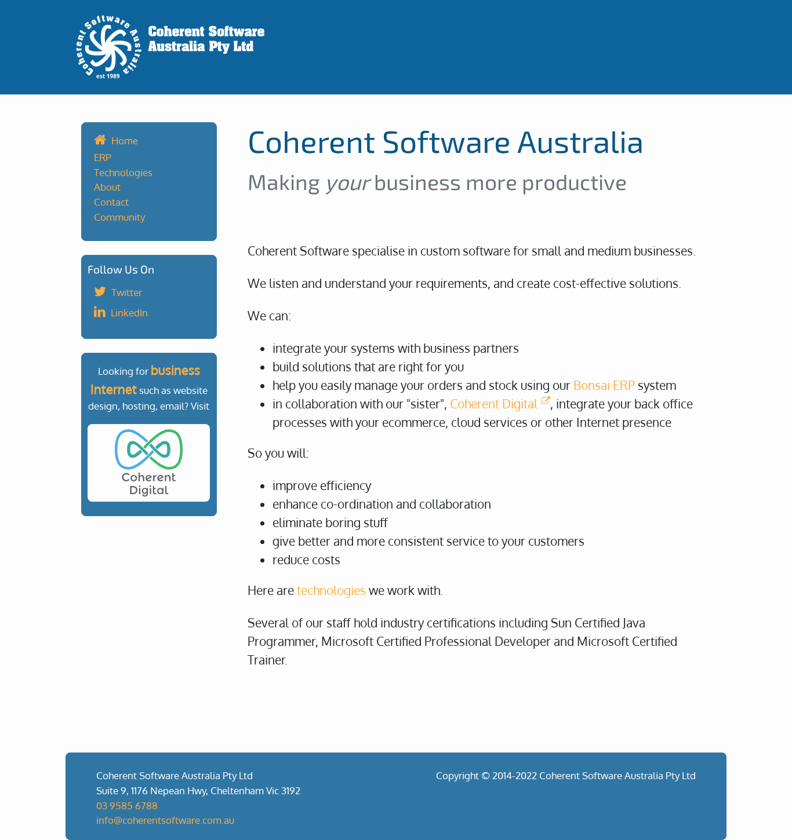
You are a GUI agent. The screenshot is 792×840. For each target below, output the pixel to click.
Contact (111, 201)
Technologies (123, 172)
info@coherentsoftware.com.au (165, 819)
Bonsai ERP (604, 385)
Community (119, 216)
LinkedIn (129, 312)
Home (124, 140)
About (107, 186)
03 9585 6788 (127, 805)
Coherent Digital (493, 403)
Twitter (126, 292)
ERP (102, 157)
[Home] (396, 47)
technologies (331, 590)
